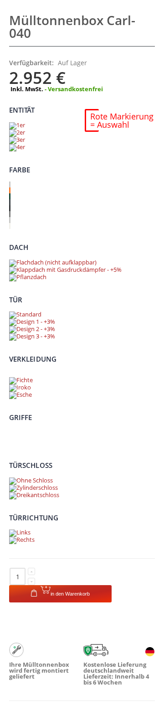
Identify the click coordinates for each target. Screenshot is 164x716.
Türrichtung (33, 517)
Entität (22, 109)
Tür (15, 299)
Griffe (20, 416)
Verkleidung (32, 358)
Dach (18, 247)
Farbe (19, 169)
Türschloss (30, 465)
